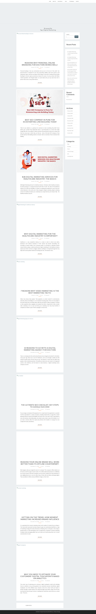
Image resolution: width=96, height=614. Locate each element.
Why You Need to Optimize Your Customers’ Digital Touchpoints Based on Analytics (39, 576)
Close (67, 96)
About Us (54, 1)
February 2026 (70, 110)
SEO (68, 153)
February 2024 (70, 113)
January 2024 (69, 115)
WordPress (50, 611)
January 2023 (69, 125)
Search (67, 34)
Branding (69, 146)
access (41, 67)
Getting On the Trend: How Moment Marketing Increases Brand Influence (40, 518)
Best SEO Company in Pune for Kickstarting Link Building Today (40, 121)
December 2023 (70, 118)
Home (50, 1)
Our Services (60, 1)
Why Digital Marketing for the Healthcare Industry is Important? (40, 235)
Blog (66, 1)
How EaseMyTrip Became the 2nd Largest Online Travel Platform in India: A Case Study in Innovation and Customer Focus (72, 72)
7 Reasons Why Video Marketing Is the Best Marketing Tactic (40, 292)
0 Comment (47, 67)
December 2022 (70, 128)
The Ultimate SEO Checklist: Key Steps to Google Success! (40, 406)
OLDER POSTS (28, 605)
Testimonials (71, 1)
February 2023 (70, 123)
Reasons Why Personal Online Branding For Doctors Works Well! (40, 64)
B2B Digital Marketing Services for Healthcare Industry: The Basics (40, 178)
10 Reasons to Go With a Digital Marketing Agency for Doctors (40, 349)
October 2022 (69, 133)
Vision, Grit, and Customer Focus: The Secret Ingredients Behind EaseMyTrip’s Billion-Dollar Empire (72, 81)
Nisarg (58, 611)
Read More (40, 82)
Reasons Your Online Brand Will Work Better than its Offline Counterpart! (39, 463)
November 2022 (70, 130)
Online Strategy (70, 151)
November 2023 (70, 120)
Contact (77, 1)
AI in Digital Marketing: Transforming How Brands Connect (72, 53)
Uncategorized (70, 156)
